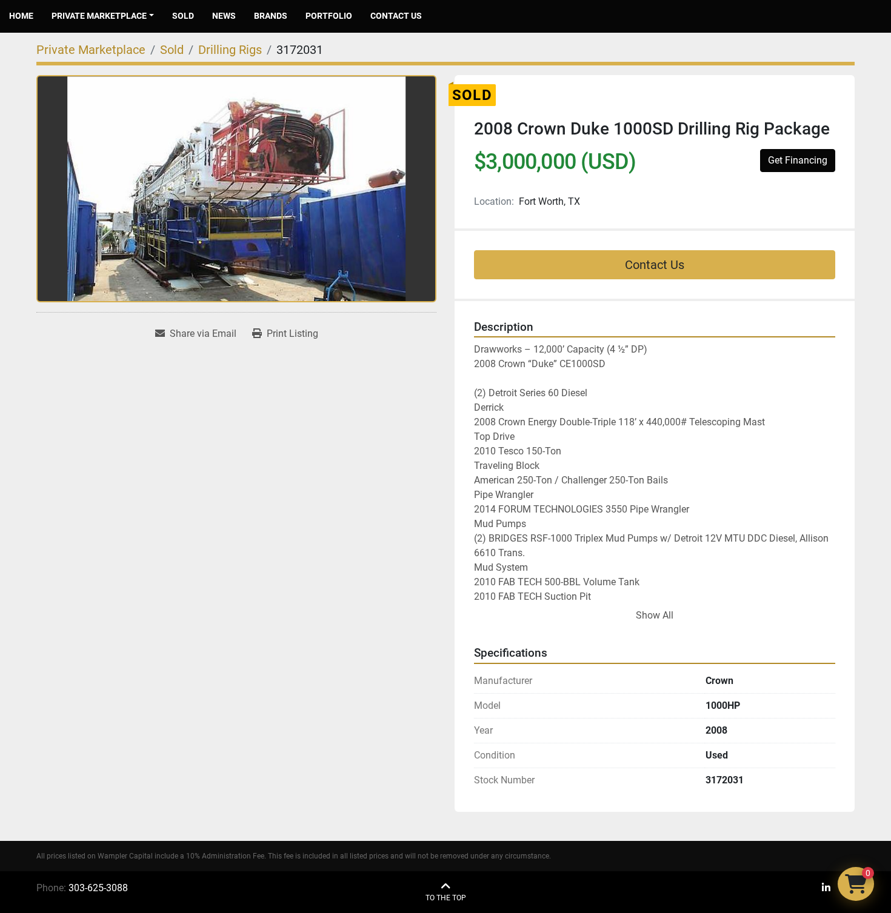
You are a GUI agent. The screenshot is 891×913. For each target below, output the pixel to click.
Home (21, 16)
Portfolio (328, 16)
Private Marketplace (99, 16)
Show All (654, 615)
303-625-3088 (98, 888)
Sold (183, 16)
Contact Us (396, 16)
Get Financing (797, 160)
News (224, 16)
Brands (270, 16)
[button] (103, 16)
